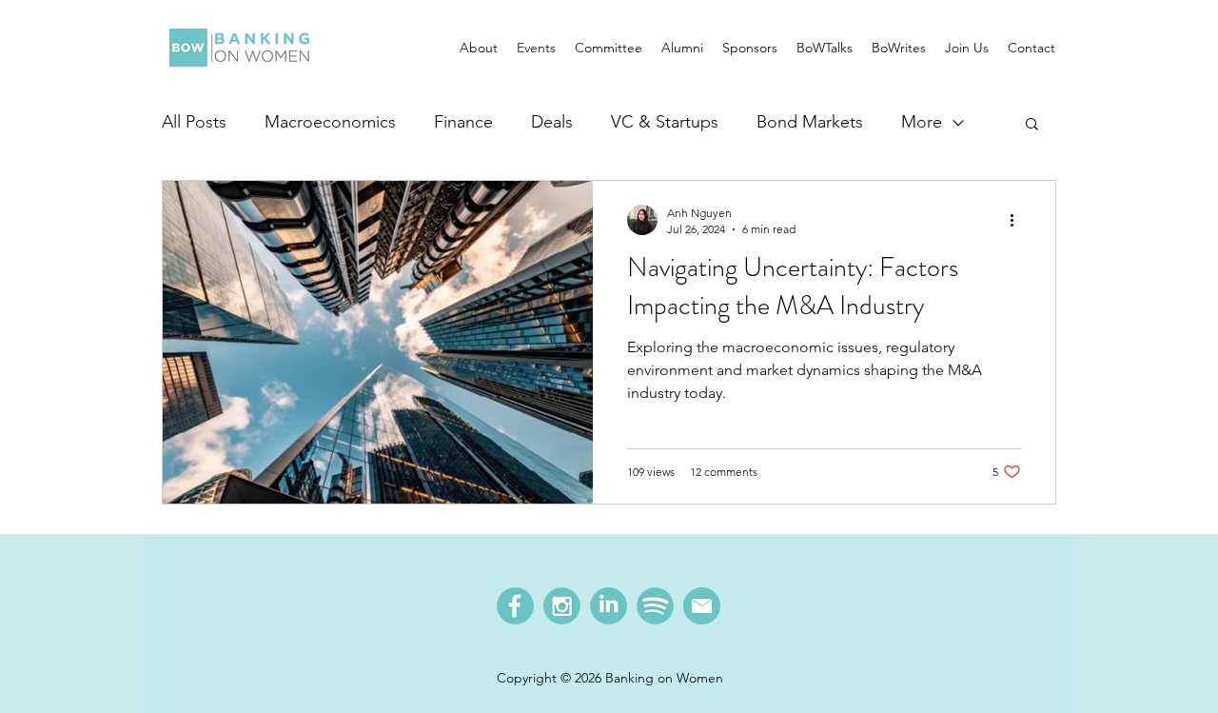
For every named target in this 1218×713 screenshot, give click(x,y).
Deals (552, 121)
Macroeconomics (330, 121)
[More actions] (1018, 219)
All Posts (194, 121)
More (921, 121)
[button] (478, 47)
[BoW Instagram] (561, 605)
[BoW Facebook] (515, 605)
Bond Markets (809, 121)
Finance (463, 121)
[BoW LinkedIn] (608, 605)
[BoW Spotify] (655, 605)
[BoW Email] (701, 605)
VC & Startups (664, 121)
